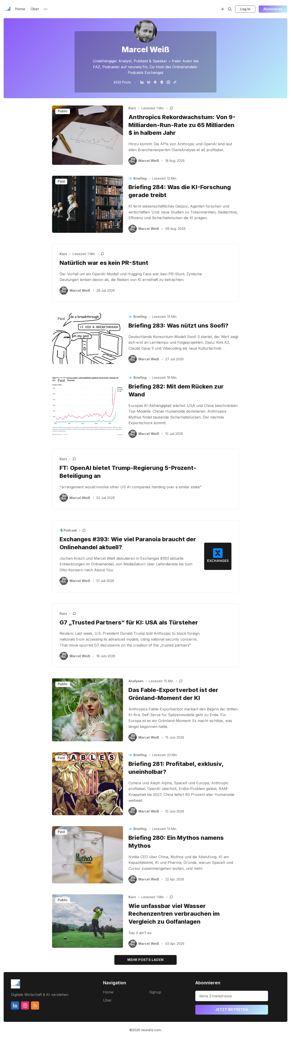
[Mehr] (45, 9)
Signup (155, 992)
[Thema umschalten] (222, 9)
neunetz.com (151, 1030)
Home (20, 9)
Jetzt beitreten (231, 1009)
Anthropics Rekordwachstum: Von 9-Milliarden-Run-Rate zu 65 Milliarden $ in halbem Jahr (182, 124)
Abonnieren (272, 9)
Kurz (132, 108)
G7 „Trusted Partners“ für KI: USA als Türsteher (129, 622)
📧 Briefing (137, 178)
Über (35, 9)
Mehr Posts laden (145, 960)
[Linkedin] (15, 1005)
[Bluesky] (148, 82)
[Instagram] (168, 82)
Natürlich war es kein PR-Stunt (104, 262)
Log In (245, 9)
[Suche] (229, 9)
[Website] (175, 82)
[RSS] (35, 1005)
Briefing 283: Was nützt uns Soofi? (178, 325)
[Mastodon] (161, 82)
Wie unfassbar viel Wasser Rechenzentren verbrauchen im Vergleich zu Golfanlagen (174, 913)
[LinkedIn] (142, 82)
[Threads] (155, 82)
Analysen (135, 681)
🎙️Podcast (68, 530)
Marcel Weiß (148, 161)
